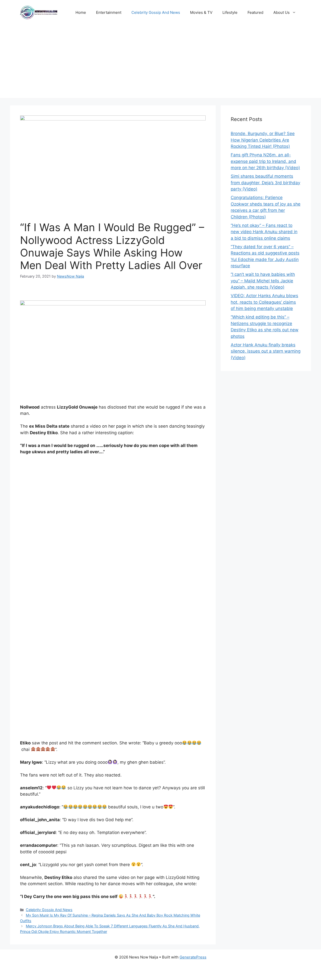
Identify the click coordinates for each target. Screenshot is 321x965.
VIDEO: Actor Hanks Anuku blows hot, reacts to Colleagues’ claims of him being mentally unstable (264, 302)
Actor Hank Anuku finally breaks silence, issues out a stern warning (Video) (265, 351)
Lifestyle (229, 12)
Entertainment (108, 12)
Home (80, 12)
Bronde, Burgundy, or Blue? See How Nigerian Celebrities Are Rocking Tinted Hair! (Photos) (263, 140)
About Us (281, 12)
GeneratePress (193, 957)
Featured (255, 12)
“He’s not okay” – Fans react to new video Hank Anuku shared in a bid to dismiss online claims (264, 232)
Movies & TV (201, 12)
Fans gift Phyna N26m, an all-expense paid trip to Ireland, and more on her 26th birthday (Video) (265, 161)
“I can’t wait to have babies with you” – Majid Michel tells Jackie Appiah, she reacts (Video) (263, 281)
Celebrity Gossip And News (155, 12)
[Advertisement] (160, 63)
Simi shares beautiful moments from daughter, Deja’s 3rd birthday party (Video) (265, 182)
